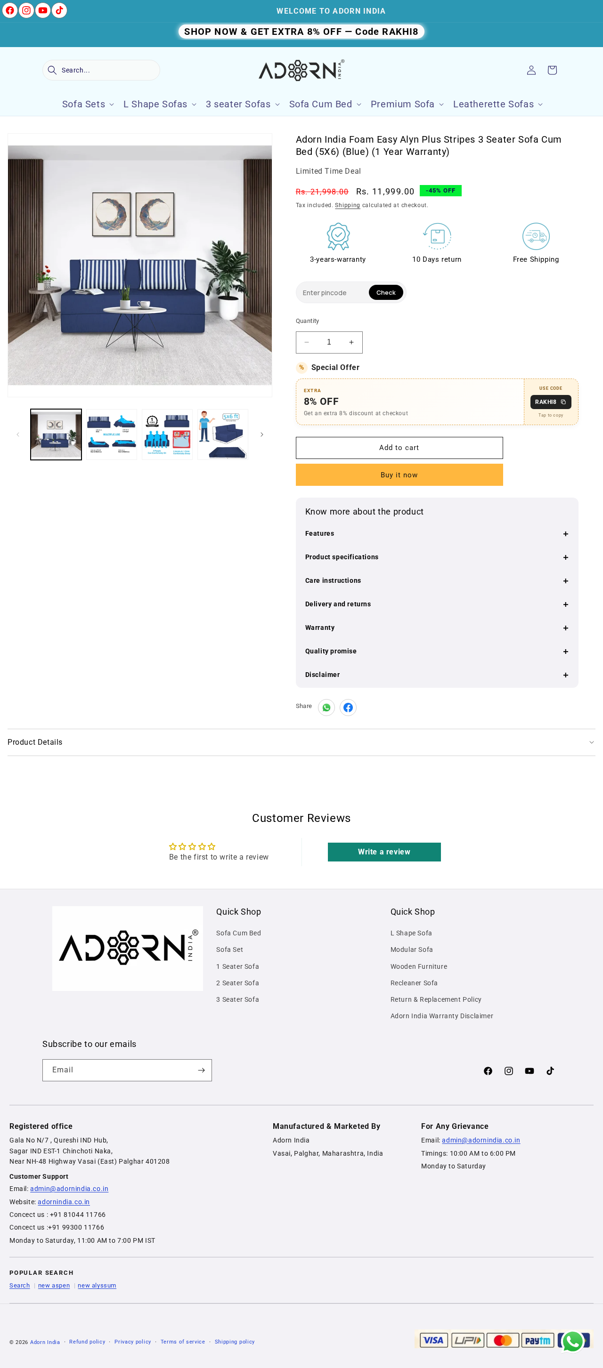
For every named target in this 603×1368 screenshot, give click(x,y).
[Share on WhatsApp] (326, 707)
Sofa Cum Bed (238, 933)
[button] (101, 70)
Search (19, 1285)
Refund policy (87, 1342)
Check (386, 292)
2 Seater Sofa (237, 983)
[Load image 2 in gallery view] (111, 434)
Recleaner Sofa (414, 983)
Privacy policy (132, 1342)
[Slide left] (18, 434)
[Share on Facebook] (348, 707)
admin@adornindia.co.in (69, 1188)
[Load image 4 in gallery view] (222, 434)
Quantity (307, 320)
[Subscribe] (201, 1070)
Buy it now (399, 475)
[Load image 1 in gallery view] (56, 434)
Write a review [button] (384, 851)
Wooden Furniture (419, 966)
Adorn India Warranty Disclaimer (442, 1016)
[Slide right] (262, 434)
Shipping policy (235, 1342)
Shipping (347, 205)
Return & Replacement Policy (436, 999)
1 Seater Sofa (237, 966)
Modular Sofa (412, 949)
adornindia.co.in (64, 1202)
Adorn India (45, 1342)
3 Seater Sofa (237, 999)
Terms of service (183, 1342)
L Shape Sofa (411, 933)
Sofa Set (229, 949)
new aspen (54, 1285)
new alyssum (97, 1285)
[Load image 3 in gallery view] (167, 434)
